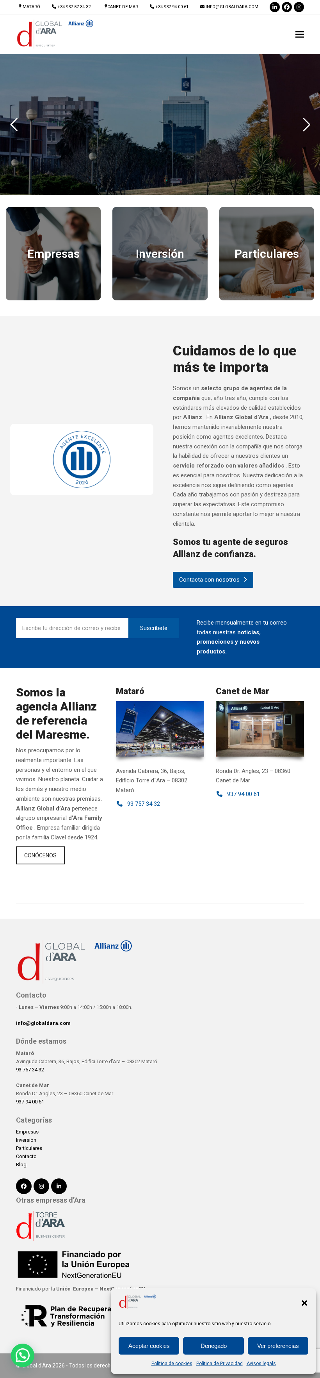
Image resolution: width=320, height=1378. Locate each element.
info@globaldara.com (232, 6)
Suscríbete (153, 628)
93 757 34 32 (30, 1070)
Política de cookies (171, 1363)
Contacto (26, 1156)
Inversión (26, 1140)
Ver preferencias (278, 1345)
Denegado (214, 1345)
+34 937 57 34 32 (74, 6)
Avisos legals (261, 1363)
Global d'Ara (36, 1365)
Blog (21, 1164)
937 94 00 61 (30, 1102)
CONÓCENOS (40, 855)
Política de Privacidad (219, 1363)
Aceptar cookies (149, 1345)
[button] (304, 1303)
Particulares (29, 1148)
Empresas (27, 1132)
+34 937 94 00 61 (171, 6)
